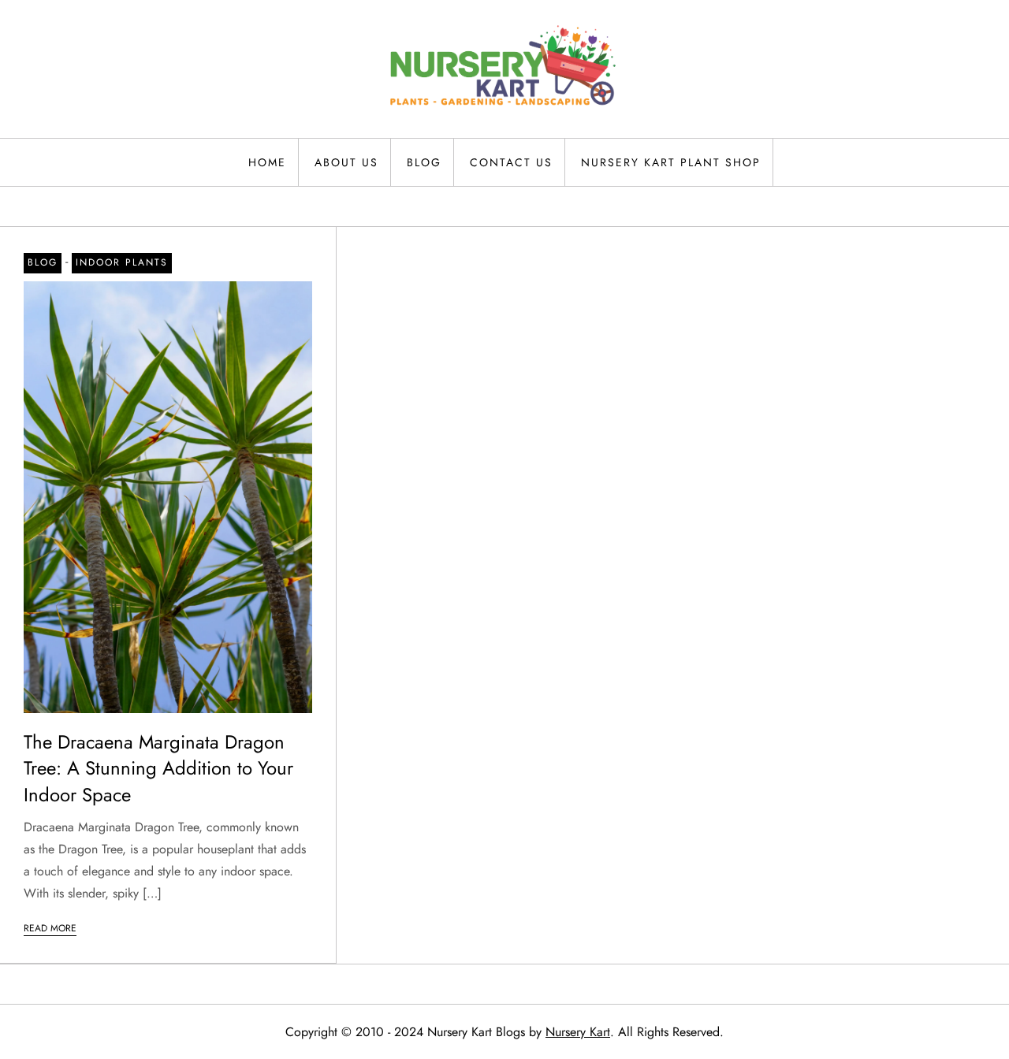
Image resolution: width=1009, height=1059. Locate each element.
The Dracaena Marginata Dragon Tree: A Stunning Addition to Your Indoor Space (158, 768)
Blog (424, 162)
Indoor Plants (122, 262)
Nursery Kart (577, 1032)
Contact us (511, 162)
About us (346, 162)
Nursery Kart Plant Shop (671, 162)
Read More (50, 928)
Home (267, 162)
